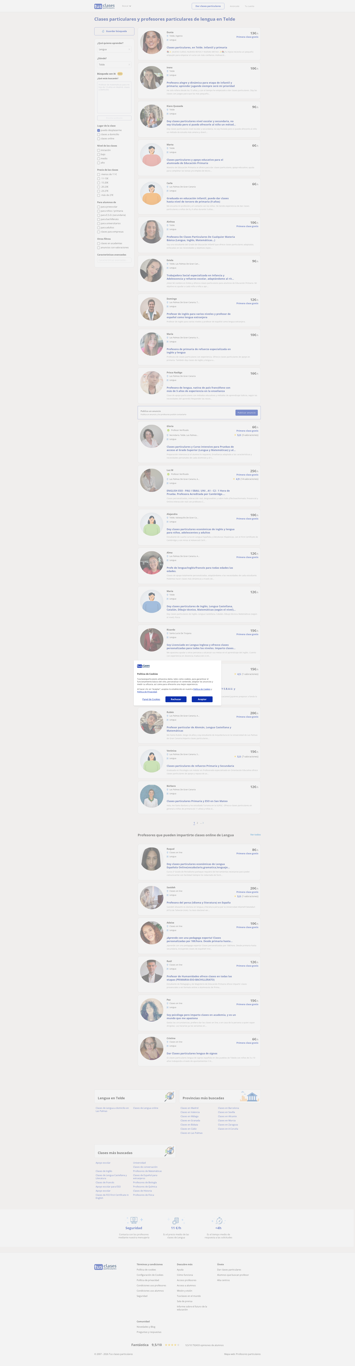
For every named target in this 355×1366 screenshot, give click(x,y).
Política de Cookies (202, 689)
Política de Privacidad (147, 691)
